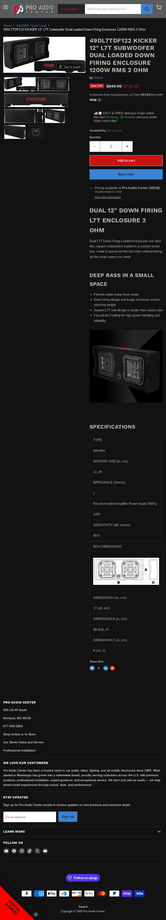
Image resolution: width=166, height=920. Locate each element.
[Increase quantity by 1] (127, 146)
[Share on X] (98, 668)
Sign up (68, 817)
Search (83, 906)
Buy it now (126, 174)
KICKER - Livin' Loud (31, 25)
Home (7, 25)
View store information (108, 197)
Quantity (95, 137)
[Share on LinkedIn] (105, 668)
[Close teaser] (36, 914)
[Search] (147, 9)
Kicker (98, 77)
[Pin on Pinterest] (112, 668)
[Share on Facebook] (92, 668)
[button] (20, 84)
